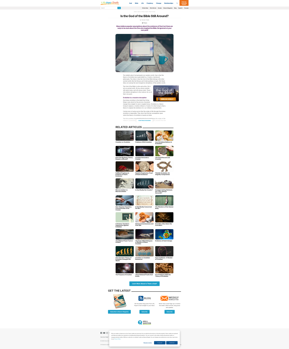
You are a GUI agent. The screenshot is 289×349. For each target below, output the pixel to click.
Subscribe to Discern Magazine (119, 311)
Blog (175, 8)
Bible (136, 3)
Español (180, 8)
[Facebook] (101, 333)
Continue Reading (144, 120)
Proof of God (152, 11)
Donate (160, 8)
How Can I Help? (104, 337)
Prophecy (150, 3)
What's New (145, 8)
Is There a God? (144, 11)
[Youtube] (104, 333)
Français (186, 8)
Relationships (168, 3)
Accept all (159, 342)
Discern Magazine (167, 8)
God (130, 3)
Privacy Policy (117, 339)
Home (135, 11)
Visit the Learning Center (184, 3)
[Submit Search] (119, 8)
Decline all (172, 342)
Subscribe (145, 311)
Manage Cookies (148, 342)
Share (145, 23)
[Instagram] (107, 333)
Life (142, 3)
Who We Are (153, 8)
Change (158, 3)
